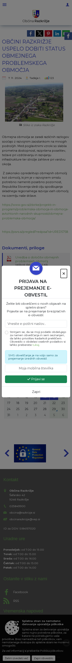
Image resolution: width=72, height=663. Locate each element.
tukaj (36, 344)
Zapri (36, 392)
